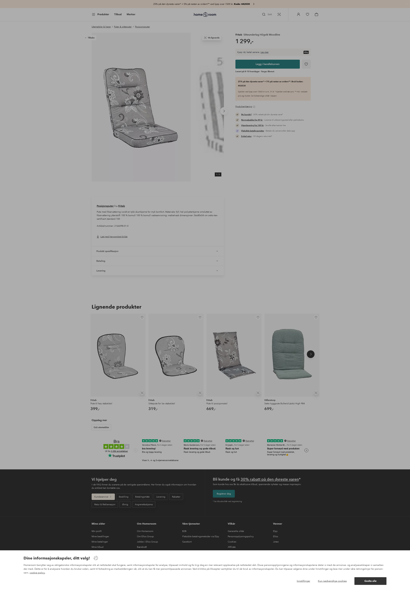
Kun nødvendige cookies (332, 580)
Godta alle (370, 580)
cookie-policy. (37, 572)
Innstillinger (303, 580)
